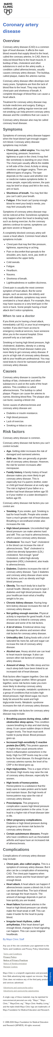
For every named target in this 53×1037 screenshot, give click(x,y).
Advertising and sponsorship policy (18, 988)
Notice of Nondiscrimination (15, 964)
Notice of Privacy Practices (15, 960)
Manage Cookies (10, 967)
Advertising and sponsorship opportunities (21, 991)
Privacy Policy (9, 957)
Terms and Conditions (12, 954)
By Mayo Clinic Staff (13, 939)
